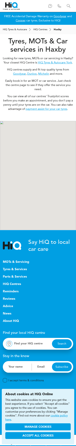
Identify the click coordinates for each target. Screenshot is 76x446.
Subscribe (61, 366)
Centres (40, 29)
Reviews (9, 298)
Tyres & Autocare (15, 29)
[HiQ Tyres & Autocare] (11, 6)
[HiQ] (15, 245)
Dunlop (32, 73)
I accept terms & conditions (26, 380)
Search (62, 343)
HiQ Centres (12, 284)
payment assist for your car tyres (46, 109)
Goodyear (60, 16)
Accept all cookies (38, 435)
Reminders (11, 291)
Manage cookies (38, 427)
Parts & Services (15, 276)
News (7, 313)
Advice (8, 306)
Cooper (21, 20)
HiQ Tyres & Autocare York (55, 62)
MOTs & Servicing (16, 262)
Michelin (43, 73)
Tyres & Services (15, 269)
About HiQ (11, 321)
